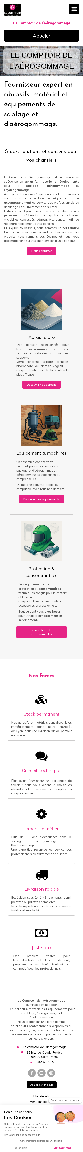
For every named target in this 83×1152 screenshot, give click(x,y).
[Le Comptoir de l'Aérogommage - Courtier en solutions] (12, 10)
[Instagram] (51, 1073)
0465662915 (45, 1062)
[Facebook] (32, 1073)
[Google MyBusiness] (41, 1073)
